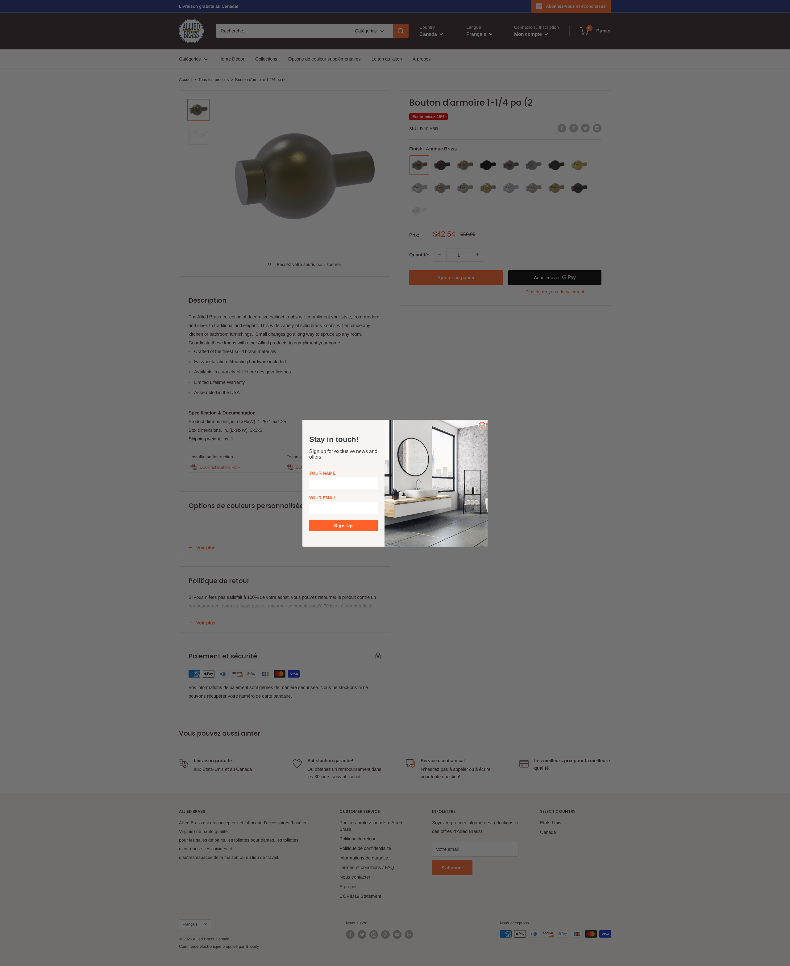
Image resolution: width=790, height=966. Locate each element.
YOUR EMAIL (322, 497)
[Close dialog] (482, 425)
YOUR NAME (322, 473)
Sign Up (343, 525)
